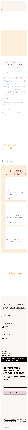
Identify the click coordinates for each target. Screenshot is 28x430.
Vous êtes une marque (6, 318)
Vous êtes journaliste (6, 316)
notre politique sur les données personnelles (10, 420)
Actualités (3, 329)
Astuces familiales (5, 325)
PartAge (8, 360)
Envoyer (15, 427)
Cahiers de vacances (6, 323)
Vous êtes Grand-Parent (7, 315)
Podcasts (3, 327)
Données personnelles (6, 355)
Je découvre (8, 161)
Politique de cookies (6, 353)
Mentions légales (5, 351)
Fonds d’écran (4, 326)
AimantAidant (14, 360)
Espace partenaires (6, 334)
